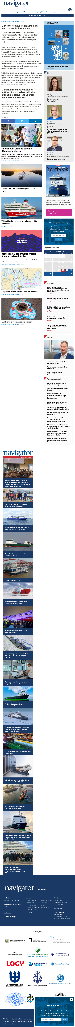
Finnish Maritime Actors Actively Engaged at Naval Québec (16, 505)
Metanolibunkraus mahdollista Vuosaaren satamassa (57, 403)
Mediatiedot (27, 12)
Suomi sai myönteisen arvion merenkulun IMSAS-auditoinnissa (58, 408)
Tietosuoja (7, 913)
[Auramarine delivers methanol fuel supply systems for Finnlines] (18, 517)
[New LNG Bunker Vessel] (18, 568)
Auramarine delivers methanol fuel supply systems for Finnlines (17, 528)
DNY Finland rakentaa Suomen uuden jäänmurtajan (57, 384)
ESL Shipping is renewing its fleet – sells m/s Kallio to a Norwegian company (17, 655)
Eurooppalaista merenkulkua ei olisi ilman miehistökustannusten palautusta (58, 131)
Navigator (17, 12)
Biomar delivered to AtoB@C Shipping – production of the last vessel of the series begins (18, 837)
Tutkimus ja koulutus (47, 900)
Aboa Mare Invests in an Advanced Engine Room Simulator (16, 683)
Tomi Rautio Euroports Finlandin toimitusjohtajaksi (57, 362)
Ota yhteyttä (39, 12)
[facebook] (8, 121)
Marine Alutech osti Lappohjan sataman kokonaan (57, 299)
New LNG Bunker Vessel (13, 580)
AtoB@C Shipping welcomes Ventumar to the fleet (14, 705)
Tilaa (58, 240)
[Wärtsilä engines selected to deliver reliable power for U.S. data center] (18, 766)
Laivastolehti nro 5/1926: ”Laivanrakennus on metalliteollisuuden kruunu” (56, 419)
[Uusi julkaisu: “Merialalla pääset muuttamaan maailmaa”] (59, 45)
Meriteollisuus (37, 18)
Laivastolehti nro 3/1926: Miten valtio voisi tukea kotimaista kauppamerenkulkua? (57, 433)
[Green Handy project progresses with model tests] (18, 741)
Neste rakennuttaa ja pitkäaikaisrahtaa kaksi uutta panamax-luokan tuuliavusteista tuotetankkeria (58, 289)
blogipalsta (56, 99)
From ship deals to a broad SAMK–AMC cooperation (16, 631)
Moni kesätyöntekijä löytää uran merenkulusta (57, 413)
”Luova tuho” (51, 101)
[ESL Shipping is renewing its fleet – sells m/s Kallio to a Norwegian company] (18, 643)
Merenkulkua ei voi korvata (56, 159)
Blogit (43, 905)
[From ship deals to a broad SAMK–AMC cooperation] (18, 617)
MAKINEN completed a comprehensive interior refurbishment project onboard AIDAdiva (15, 870)
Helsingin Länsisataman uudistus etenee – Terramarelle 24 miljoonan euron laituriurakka (58, 308)
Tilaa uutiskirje (51, 12)
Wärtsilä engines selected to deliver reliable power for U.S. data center (17, 781)
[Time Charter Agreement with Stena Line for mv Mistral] (18, 542)
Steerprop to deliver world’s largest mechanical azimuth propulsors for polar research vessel (17, 729)
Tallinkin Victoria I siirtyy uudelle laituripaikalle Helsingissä (58, 317)
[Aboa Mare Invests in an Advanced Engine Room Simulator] (18, 670)
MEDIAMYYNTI (58, 908)
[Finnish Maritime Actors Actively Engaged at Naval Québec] (18, 495)
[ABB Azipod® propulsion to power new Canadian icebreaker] (18, 591)
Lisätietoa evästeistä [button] (10, 1024)
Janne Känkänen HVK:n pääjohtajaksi (54, 373)
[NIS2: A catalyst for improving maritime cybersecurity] (18, 794)
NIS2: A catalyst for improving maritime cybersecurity (15, 807)
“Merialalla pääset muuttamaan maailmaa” (57, 67)
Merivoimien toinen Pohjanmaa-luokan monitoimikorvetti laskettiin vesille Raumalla (58, 426)
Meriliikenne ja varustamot (37, 15)
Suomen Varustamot (51, 127)
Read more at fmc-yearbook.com (54, 212)
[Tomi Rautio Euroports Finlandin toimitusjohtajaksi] (59, 350)
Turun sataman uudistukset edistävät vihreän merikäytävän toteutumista (57, 327)
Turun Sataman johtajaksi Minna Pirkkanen (57, 367)
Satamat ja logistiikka (33, 907)
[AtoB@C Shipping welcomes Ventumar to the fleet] (18, 694)
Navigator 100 (45, 907)
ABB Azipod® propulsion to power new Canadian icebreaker (16, 602)
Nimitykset (44, 902)
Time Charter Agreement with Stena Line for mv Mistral (17, 555)
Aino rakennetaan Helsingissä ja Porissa (57, 389)
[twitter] (22, 121)
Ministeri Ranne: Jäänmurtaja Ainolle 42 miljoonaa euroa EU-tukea (57, 440)
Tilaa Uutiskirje (10, 917)
